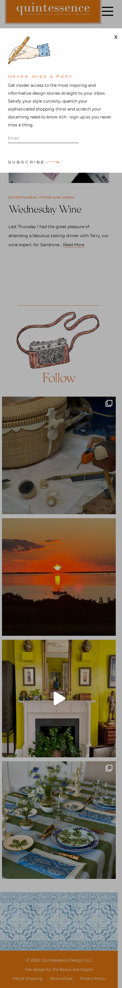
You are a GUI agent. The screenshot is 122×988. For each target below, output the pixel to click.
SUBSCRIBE (26, 163)
